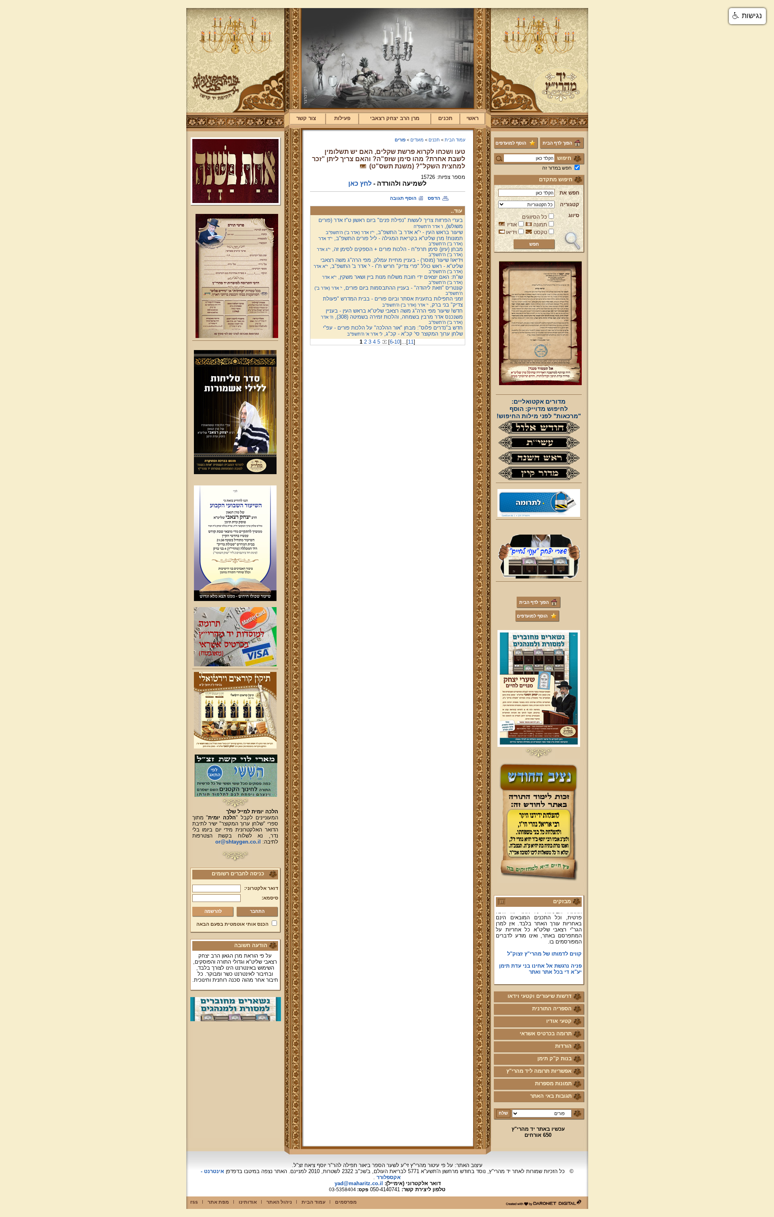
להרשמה (213, 911)
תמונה (540, 225)
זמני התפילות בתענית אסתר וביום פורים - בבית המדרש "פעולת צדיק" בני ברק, (393, 302)
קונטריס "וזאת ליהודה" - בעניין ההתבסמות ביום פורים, (388, 290)
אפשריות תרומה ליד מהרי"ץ (539, 1071)
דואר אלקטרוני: (261, 888)
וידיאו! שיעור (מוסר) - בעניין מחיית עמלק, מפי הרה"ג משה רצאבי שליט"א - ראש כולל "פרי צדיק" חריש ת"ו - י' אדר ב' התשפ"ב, (388, 265)
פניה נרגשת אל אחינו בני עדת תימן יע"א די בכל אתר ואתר (540, 956)
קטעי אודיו (559, 1021)
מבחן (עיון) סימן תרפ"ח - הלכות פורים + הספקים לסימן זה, (390, 251)
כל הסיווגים (534, 217)
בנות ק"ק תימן (554, 1058)
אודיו (512, 225)
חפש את (569, 193)
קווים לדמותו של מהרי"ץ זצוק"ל (544, 941)
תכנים (445, 118)
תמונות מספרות (553, 1083)
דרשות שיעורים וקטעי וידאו (540, 996)
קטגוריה (569, 204)
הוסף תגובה (403, 198)
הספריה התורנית (552, 1009)
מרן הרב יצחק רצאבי (394, 118)
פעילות (342, 118)
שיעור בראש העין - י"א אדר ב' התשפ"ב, (394, 232)
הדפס (434, 198)
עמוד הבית (455, 139)
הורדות (563, 1046)
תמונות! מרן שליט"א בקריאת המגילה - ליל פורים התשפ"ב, (390, 240)
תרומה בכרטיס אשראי (546, 1033)
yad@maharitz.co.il (359, 1183)
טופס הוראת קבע (561, 971)
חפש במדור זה (557, 168)
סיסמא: (270, 898)
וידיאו (511, 232)
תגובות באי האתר (551, 1096)
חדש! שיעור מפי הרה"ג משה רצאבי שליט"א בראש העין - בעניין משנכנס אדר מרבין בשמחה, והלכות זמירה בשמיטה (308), (392, 316)
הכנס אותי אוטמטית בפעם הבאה (232, 924)
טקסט (540, 232)
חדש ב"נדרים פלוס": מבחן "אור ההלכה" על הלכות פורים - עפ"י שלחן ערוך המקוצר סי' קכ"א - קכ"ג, (393, 331)
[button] (747, 16)
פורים (400, 139)
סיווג (573, 215)
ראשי (472, 118)
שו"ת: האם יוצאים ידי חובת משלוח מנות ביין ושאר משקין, (392, 279)
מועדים (417, 139)
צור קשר (306, 118)
